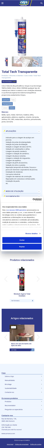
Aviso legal (10, 444)
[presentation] (6, 279)
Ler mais (13, 350)
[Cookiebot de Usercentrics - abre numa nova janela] (33, 199)
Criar (13, 327)
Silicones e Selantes (16, 76)
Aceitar (22, 240)
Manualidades (10, 380)
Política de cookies (35, 444)
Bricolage (8, 384)
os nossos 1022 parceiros (17, 210)
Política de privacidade (22, 444)
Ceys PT (22, 3)
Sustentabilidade (10, 388)
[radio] (6, 99)
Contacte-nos (9, 392)
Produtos (5, 76)
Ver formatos (15, 301)
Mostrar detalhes (31, 233)
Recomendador (10, 405)
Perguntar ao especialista (14, 409)
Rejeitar (22, 247)
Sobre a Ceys (9, 376)
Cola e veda (28, 76)
